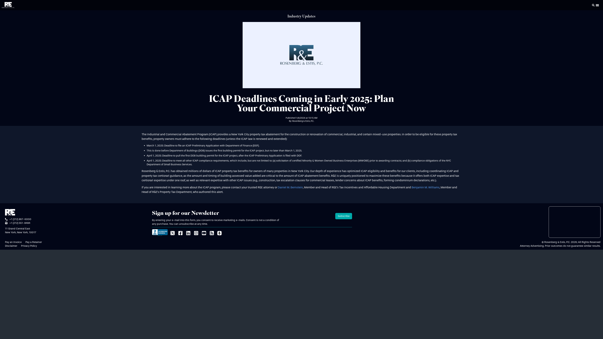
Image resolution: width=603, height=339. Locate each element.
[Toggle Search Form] (593, 5)
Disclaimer (11, 245)
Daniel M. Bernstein (290, 187)
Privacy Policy (29, 245)
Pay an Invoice (13, 242)
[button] (589, 5)
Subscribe (344, 216)
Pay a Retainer (33, 242)
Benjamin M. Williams (426, 187)
